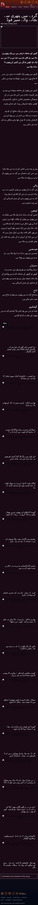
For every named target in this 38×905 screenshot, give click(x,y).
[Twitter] (32, 2)
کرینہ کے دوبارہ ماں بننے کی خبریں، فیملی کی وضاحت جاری (19, 593)
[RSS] (36, 2)
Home (7, 7)
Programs (14, 7)
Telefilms (26, 7)
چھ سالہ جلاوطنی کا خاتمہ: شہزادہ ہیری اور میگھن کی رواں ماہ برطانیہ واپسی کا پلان (19, 865)
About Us (9, 897)
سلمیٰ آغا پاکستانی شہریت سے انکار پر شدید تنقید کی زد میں (20, 567)
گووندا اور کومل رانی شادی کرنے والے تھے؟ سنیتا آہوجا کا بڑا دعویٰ (20, 727)
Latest (20, 7)
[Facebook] (25, 2)
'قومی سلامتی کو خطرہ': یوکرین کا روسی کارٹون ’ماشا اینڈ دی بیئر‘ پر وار (19, 674)
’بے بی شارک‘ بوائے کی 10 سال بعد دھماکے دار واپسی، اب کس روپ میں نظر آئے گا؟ (19, 781)
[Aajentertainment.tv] (2, 4)
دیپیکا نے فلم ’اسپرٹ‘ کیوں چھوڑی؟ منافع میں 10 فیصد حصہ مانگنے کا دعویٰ (19, 701)
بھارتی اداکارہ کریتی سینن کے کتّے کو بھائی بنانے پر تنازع (19, 404)
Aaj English (8, 900)
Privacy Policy (16, 897)
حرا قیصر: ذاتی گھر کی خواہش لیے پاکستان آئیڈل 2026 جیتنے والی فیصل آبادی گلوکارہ (21, 349)
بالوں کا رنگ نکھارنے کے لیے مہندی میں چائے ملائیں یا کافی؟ (20, 647)
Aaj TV (2, 900)
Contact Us (24, 897)
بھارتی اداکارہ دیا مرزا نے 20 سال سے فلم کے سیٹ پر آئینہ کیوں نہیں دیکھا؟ (19, 620)
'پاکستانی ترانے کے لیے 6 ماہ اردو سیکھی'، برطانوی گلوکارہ (19, 837)
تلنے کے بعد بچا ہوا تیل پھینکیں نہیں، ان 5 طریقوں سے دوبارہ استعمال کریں (19, 754)
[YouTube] (21, 2)
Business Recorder (17, 900)
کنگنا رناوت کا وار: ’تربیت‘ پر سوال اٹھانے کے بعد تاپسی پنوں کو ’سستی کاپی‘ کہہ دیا (19, 485)
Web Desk (4, 24)
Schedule (3, 897)
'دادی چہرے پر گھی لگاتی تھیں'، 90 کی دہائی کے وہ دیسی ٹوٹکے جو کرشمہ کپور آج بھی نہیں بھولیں (19, 809)
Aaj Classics (32, 6)
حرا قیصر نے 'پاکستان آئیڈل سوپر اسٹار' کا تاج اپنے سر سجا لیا (19, 377)
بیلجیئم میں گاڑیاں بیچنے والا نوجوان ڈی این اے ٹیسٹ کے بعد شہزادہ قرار (20, 540)
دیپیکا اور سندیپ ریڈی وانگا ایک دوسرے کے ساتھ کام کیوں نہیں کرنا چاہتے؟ (20, 430)
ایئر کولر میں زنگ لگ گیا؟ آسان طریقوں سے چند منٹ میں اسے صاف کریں (19, 457)
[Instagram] (29, 2)
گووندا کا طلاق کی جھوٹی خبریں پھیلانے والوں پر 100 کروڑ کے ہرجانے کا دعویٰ (20, 513)
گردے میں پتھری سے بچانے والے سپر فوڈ (20, 17)
